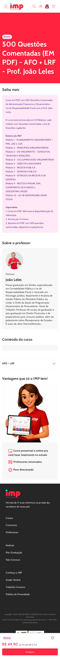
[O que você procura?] (34, 6)
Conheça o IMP (14, 572)
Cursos (9, 518)
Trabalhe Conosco (15, 587)
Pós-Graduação (14, 552)
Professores (12, 532)
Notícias (10, 545)
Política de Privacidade (18, 594)
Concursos (11, 525)
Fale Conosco (13, 559)
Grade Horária (13, 579)
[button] (6, 6)
